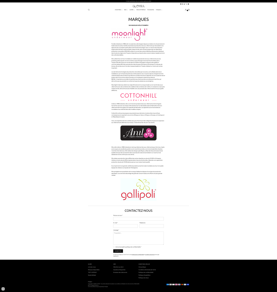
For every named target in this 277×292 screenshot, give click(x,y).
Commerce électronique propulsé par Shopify (98, 286)
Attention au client (118, 267)
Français (90, 281)
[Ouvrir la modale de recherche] (88, 9)
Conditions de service (149, 254)
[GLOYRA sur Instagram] (182, 4)
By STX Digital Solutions (93, 285)
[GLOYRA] (138, 6)
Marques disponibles (93, 269)
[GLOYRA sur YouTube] (188, 4)
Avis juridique (142, 267)
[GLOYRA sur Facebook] (180, 4)
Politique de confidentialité (145, 272)
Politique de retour (143, 278)
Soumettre (118, 251)
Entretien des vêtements (120, 272)
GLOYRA (98, 283)
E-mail (115, 222)
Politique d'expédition (144, 275)
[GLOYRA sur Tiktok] (184, 4)
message (116, 230)
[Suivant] (155, 1)
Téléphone (142, 222)
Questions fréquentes (119, 269)
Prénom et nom (118, 215)
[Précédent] (121, 1)
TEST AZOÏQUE (92, 272)
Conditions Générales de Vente (147, 269)
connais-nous (92, 267)
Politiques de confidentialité (138, 254)
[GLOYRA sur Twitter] (186, 4)
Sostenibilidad (92, 275)
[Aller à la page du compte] (185, 9)
